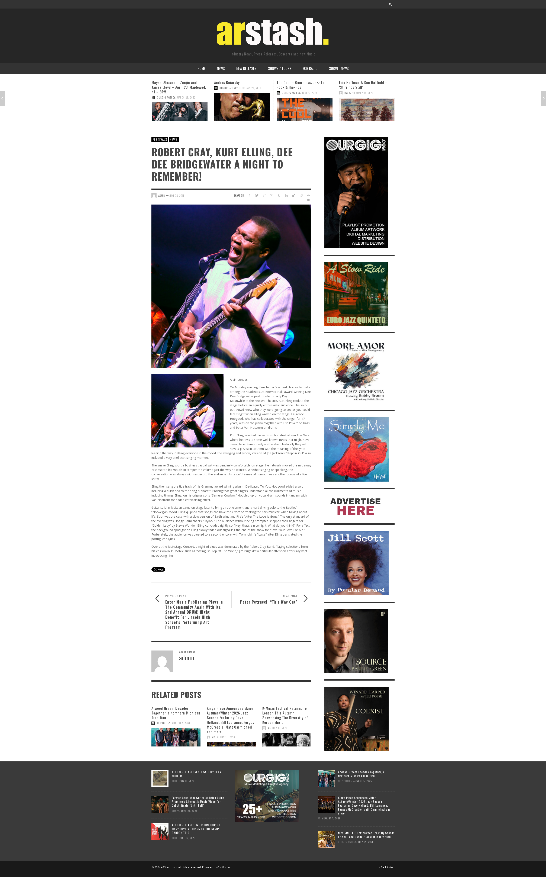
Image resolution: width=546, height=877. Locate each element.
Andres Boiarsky (164, 82)
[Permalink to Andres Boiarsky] (180, 107)
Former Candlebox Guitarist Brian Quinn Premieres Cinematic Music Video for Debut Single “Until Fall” (198, 801)
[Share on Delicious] (294, 195)
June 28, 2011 (176, 195)
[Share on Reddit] (301, 195)
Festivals (159, 139)
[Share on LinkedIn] (286, 195)
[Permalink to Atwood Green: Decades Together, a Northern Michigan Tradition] (175, 737)
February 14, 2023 (300, 92)
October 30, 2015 (376, 92)
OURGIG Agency (166, 88)
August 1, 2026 (226, 737)
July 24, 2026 (366, 842)
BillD (175, 781)
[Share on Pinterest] (271, 195)
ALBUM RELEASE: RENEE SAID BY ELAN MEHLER (196, 774)
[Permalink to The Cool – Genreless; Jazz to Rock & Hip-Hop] (242, 109)
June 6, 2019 (247, 92)
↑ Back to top (387, 867)
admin (161, 195)
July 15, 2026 (280, 728)
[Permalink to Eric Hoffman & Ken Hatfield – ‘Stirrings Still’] (305, 109)
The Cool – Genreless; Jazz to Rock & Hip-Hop (238, 85)
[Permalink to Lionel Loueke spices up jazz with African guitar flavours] (367, 109)
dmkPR (175, 810)
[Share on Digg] (308, 195)
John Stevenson (354, 92)
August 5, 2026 (181, 723)
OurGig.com (224, 867)
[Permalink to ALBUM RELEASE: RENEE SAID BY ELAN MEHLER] (159, 778)
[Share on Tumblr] (279, 195)
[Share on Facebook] (249, 195)
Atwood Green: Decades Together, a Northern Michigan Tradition (175, 713)
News (174, 139)
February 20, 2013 (188, 88)
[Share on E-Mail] (308, 200)
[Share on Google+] (264, 195)
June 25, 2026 (189, 810)
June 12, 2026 (187, 838)
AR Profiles (163, 723)
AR (213, 737)
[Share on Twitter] (257, 195)
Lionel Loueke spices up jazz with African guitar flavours (365, 85)
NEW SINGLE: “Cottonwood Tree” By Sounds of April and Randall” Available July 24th (366, 835)
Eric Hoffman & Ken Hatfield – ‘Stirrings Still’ (301, 85)
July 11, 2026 (187, 781)
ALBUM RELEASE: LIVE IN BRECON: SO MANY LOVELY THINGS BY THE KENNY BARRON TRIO (196, 829)
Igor (285, 92)
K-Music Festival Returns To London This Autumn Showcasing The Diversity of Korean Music (285, 715)
